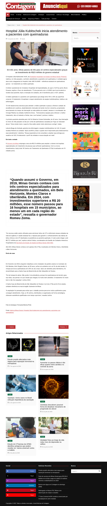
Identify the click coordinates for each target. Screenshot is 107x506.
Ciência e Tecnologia (63, 14)
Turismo (54, 18)
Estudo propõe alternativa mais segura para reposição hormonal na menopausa (21, 361)
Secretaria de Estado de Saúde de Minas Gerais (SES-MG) (34, 243)
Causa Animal (50, 14)
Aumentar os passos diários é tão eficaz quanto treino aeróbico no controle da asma (52, 365)
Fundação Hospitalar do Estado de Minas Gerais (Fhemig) (48, 76)
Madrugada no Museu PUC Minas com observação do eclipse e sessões (49, 491)
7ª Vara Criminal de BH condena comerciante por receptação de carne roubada (53, 497)
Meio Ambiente (75, 14)
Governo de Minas (13, 143)
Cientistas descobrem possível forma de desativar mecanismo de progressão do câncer (53, 407)
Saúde (24, 18)
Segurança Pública (33, 18)
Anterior (12, 327)
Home (12, 14)
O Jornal (18, 14)
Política (84, 14)
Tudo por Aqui (45, 18)
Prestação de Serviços (13, 18)
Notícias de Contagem (29, 14)
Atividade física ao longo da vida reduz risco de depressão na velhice (52, 442)
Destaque (41, 14)
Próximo (62, 327)
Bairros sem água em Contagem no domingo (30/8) (51, 485)
